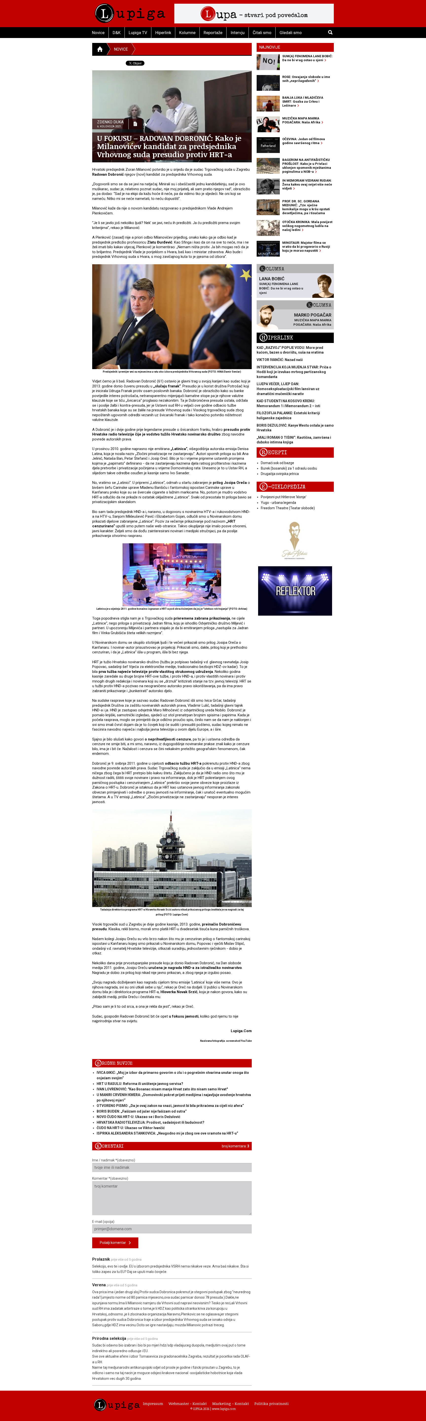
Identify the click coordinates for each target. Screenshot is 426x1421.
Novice (98, 32)
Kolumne (187, 32)
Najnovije (269, 47)
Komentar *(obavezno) (110, 1178)
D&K (117, 32)
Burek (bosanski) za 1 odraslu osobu (289, 468)
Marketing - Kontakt (230, 1403)
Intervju (238, 32)
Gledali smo (291, 32)
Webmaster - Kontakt (188, 1403)
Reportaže (213, 32)
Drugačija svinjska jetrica (280, 474)
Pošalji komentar (114, 1243)
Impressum (153, 1403)
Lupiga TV (138, 32)
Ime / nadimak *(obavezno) (113, 1160)
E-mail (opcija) (103, 1222)
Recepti (273, 452)
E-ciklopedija (282, 487)
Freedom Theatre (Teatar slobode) (288, 508)
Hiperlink (163, 32)
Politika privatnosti (271, 1403)
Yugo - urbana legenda (278, 503)
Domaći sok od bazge (277, 463)
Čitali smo (262, 32)
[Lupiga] (130, 12)
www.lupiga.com (224, 1409)
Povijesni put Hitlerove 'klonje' (283, 497)
